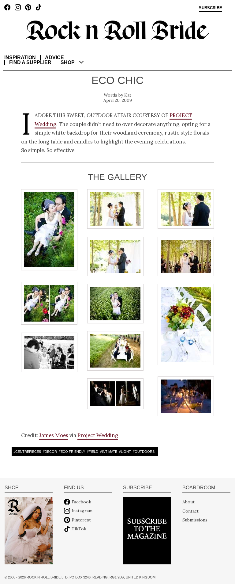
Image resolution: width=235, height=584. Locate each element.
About (188, 502)
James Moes (53, 435)
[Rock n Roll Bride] (117, 29)
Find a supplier (30, 62)
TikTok (79, 529)
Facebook (81, 502)
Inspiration (20, 57)
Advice (54, 57)
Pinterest (81, 520)
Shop (68, 62)
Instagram (82, 510)
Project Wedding (97, 435)
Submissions (194, 520)
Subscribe (210, 8)
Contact (190, 510)
